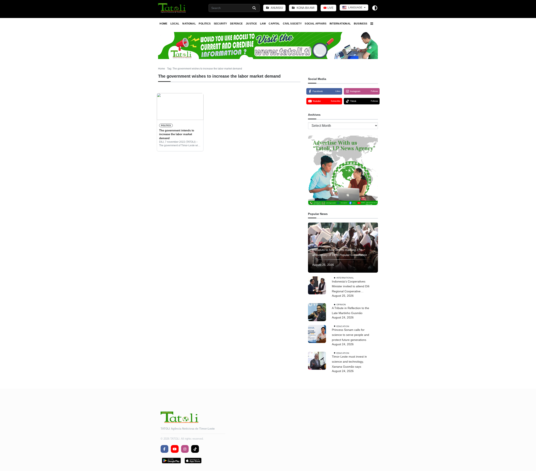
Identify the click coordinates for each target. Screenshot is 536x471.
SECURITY (220, 23)
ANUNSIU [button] (276, 7)
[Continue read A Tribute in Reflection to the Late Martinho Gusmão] (317, 312)
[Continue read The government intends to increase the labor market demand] (180, 106)
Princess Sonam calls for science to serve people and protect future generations (350, 335)
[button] (172, 8)
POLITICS (205, 23)
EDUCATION (342, 326)
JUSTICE (251, 23)
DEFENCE (236, 23)
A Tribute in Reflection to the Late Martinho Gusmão (350, 310)
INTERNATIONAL (340, 23)
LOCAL (174, 23)
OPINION (341, 304)
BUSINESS (360, 23)
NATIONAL (189, 23)
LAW (263, 23)
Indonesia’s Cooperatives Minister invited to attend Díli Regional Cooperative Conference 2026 (350, 287)
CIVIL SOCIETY (292, 23)
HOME (163, 23)
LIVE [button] (330, 7)
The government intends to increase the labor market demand (176, 134)
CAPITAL (274, 23)
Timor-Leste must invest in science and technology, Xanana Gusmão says (349, 361)
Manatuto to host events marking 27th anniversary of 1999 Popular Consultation (339, 252)
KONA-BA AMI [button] (305, 7)
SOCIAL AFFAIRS (315, 23)
